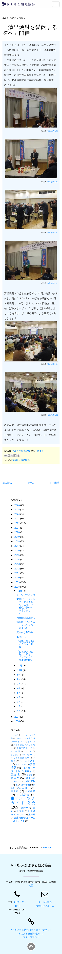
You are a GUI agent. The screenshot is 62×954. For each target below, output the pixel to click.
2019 (17, 536)
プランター (26, 754)
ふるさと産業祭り (20, 757)
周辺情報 (30, 781)
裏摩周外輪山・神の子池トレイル (23, 819)
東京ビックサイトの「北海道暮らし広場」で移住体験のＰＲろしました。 (26, 606)
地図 (31, 885)
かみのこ (19, 738)
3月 (19, 701)
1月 (19, 710)
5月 (19, 692)
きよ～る (31, 741)
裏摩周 (31, 814)
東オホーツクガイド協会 (23, 800)
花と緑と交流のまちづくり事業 (23, 769)
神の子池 (25, 784)
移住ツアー (21, 764)
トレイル (27, 751)
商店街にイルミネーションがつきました (26, 624)
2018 (17, 541)
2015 (17, 554)
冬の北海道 (23, 794)
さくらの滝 (15, 751)
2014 (17, 559)
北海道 (20, 811)
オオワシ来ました (26, 594)
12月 (20, 590)
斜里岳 (15, 778)
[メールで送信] (5, 455)
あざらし (21, 636)
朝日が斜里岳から (26, 617)
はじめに (14, 754)
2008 (17, 586)
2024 (17, 514)
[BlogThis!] (8, 455)
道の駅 (25, 807)
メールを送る (45, 902)
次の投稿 (7, 482)
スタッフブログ (31, 937)
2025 (17, 509)
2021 (17, 527)
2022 (17, 523)
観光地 (15, 774)
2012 (17, 568)
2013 (17, 563)
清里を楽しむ (52, 131)
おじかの (15, 735)
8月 (19, 679)
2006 (17, 721)
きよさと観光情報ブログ (31, 933)
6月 (19, 688)
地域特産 (25, 460)
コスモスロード (24, 748)
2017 (17, 545)
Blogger (47, 847)
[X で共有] (12, 455)
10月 (20, 670)
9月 (19, 674)
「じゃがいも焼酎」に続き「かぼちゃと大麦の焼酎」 (25, 655)
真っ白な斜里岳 (25, 632)
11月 (20, 665)
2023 (17, 518)
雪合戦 (15, 791)
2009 (17, 582)
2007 (17, 716)
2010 (17, 577)
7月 (19, 683)
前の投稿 (55, 482)
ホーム (31, 482)
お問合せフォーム (45, 905)
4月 (19, 697)
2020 (17, 532)
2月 (19, 706)
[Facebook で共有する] (15, 455)
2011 (17, 573)
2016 (17, 550)
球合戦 (29, 774)
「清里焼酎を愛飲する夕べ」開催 (26, 644)
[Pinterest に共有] (18, 455)
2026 (17, 505)
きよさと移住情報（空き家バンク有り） (31, 929)
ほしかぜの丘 (27, 760)
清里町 (15, 460)
